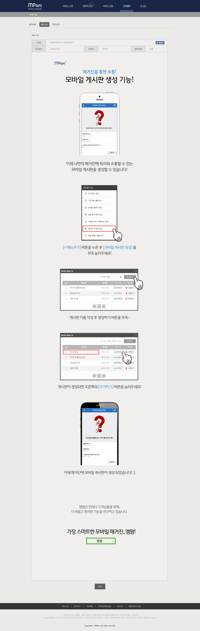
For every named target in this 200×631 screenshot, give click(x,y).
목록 (100, 586)
